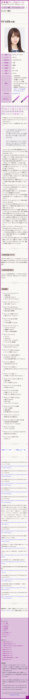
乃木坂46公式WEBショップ (8, 643)
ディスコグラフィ (16, 7)
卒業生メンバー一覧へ (21, 450)
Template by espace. (14, 694)
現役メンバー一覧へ (7, 450)
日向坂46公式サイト (6, 651)
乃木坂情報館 (5, 626)
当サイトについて (5, 634)
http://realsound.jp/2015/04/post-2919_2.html (13, 548)
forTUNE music (6, 647)
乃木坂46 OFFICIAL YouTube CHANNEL (12, 645)
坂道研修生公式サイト (6, 655)
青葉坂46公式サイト (6, 653)
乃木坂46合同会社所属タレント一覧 (9, 657)
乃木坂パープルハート (12, 2)
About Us (4, 636)
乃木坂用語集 (5, 628)
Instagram (15, 93)
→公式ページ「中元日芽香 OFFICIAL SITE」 (21, 89)
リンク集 (4, 630)
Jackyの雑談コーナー (7, 632)
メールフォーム (8, 610)
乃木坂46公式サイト (6, 641)
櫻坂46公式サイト (6, 649)
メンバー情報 (7, 7)
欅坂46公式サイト (6, 659)
